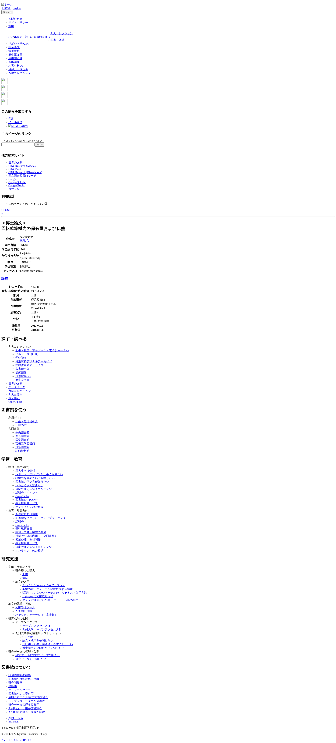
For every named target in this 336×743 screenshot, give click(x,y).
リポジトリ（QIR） (27, 354)
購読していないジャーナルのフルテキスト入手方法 (54, 592)
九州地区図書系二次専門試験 (26, 712)
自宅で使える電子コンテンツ (33, 489)
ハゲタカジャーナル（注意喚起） (36, 614)
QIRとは (27, 636)
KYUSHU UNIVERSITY (16, 739)
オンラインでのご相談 (29, 506)
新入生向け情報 (25, 470)
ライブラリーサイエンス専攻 (26, 701)
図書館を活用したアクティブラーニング (40, 517)
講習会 (19, 521)
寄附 (11, 26)
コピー (39, 144)
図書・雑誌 (57, 39)
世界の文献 (15, 162)
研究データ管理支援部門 (23, 704)
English (17, 8)
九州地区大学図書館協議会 (25, 708)
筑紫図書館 (22, 447)
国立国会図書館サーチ (22, 175)
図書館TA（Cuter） (27, 499)
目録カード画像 (18, 69)
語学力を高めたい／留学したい (35, 478)
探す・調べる (25, 36)
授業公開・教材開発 (28, 539)
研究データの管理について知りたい (37, 655)
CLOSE (5, 209)
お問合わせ (15, 18)
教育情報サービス (26, 503)
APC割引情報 (23, 611)
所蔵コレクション (19, 73)
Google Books (16, 185)
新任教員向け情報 (26, 514)
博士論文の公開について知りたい (43, 647)
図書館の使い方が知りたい (32, 481)
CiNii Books (15, 169)
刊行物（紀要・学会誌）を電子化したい (47, 644)
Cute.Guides (15, 401)
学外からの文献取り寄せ (37, 596)
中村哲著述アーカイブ (29, 365)
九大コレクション (61, 33)
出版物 (12, 686)
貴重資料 (14, 50)
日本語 (6, 8)
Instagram (13, 721)
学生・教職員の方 (26, 421)
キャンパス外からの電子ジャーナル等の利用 (50, 600)
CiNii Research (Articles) (22, 165)
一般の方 (21, 425)
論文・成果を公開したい (37, 640)
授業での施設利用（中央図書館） (36, 535)
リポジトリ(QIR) (18, 43)
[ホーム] (7, 4)
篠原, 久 (24, 240)
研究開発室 (15, 682)
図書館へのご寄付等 (21, 693)
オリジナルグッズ (19, 689)
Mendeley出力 (19, 126)
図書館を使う (42, 36)
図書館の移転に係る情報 (23, 678)
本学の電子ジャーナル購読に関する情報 (47, 588)
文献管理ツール (25, 607)
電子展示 (14, 398)
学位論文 (14, 47)
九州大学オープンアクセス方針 (42, 629)
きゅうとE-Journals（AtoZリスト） (43, 585)
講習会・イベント (26, 492)
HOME (12, 36)
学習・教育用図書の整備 (30, 532)
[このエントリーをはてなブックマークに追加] (4, 97)
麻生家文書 (15, 54)
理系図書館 (22, 436)
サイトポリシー (18, 22)
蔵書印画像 (15, 58)
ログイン (7, 12)
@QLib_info (15, 718)
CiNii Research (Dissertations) (25, 172)
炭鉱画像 (14, 61)
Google (12, 179)
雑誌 (25, 577)
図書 (25, 574)
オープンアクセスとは (36, 625)
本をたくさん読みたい (29, 485)
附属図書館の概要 (19, 675)
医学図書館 (22, 439)
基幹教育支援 (23, 528)
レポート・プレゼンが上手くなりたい (39, 474)
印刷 (11, 118)
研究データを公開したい (30, 658)
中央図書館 (22, 432)
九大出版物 (15, 394)
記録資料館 (22, 450)
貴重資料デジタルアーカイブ (33, 361)
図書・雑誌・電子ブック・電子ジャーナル (42, 350)
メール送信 (15, 122)
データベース (16, 387)
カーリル (14, 188)
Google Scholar (17, 182)
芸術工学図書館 (25, 443)
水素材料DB (16, 65)
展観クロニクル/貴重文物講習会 (28, 697)
